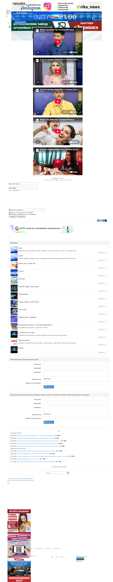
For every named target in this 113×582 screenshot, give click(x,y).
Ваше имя (12, 184)
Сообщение (37, 372)
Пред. (51, 180)
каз (7, 16)
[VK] (20, 13)
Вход (8, 11)
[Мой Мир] (103, 220)
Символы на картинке (16, 210)
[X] (106, 220)
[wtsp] (26, 13)
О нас (18, 548)
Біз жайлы (60, 23)
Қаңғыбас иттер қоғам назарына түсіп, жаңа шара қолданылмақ (36, 435)
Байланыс (52, 23)
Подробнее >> (102, 252)
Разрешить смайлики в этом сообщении (23, 214)
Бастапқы (10, 23)
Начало (46, 180)
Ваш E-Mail (12, 188)
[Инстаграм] (55, 1)
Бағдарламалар (20, 23)
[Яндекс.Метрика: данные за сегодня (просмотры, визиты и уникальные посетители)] (81, 556)
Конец (66, 180)
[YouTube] (24, 13)
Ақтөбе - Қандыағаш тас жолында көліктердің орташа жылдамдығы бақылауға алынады (42, 456)
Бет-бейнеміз (41, 23)
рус (7, 15)
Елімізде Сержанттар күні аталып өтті (28, 459)
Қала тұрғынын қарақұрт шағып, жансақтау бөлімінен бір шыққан (36, 461)
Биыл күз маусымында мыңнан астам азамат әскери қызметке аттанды (38, 446)
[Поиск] (68, 473)
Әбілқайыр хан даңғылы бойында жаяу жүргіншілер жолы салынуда (37, 443)
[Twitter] (22, 13)
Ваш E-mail (37, 368)
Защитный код (36, 379)
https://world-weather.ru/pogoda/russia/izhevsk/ (21, 480)
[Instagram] (17, 13)
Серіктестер (38, 548)
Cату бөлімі (31, 23)
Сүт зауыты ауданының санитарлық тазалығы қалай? (32, 453)
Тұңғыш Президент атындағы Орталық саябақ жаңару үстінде (35, 438)
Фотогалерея (70, 23)
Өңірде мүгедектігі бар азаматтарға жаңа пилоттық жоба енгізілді (36, 451)
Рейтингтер (57, 548)
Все (70, 180)
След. (62, 180)
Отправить (49, 387)
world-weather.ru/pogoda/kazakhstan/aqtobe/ (20, 478)
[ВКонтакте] (98, 220)
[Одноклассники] (101, 220)
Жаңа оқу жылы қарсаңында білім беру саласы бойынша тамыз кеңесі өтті (38, 441)
